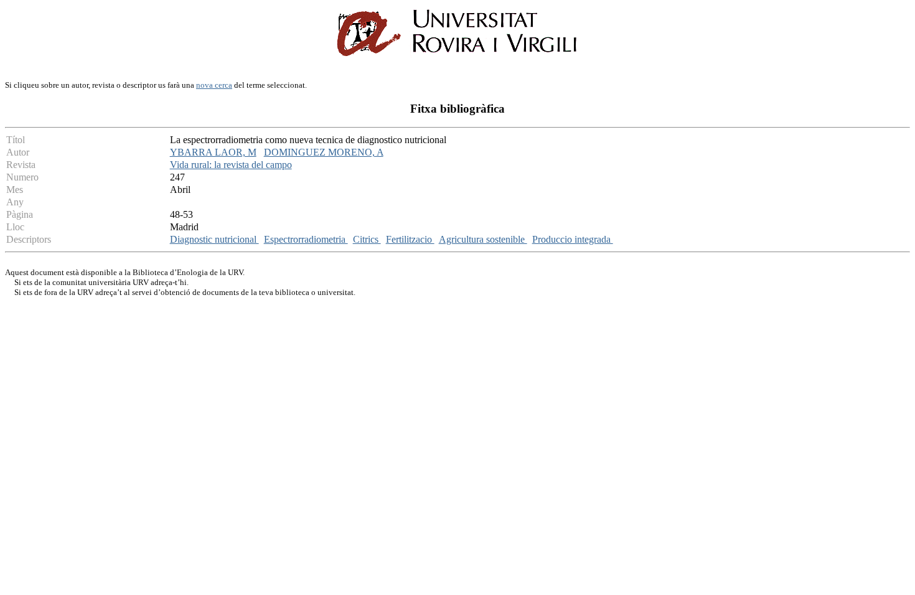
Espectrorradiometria (306, 239)
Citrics (367, 239)
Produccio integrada (572, 239)
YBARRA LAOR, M (213, 152)
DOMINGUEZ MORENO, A (323, 152)
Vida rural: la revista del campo (231, 164)
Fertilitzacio (410, 239)
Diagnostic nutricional (214, 239)
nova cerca (214, 85)
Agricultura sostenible (483, 239)
